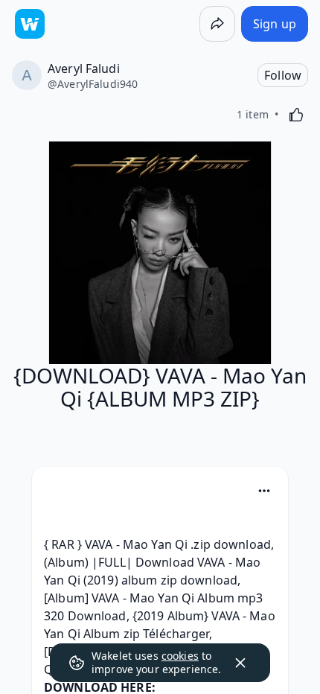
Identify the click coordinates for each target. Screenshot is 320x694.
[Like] (296, 115)
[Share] (217, 24)
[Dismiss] (240, 663)
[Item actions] (264, 491)
